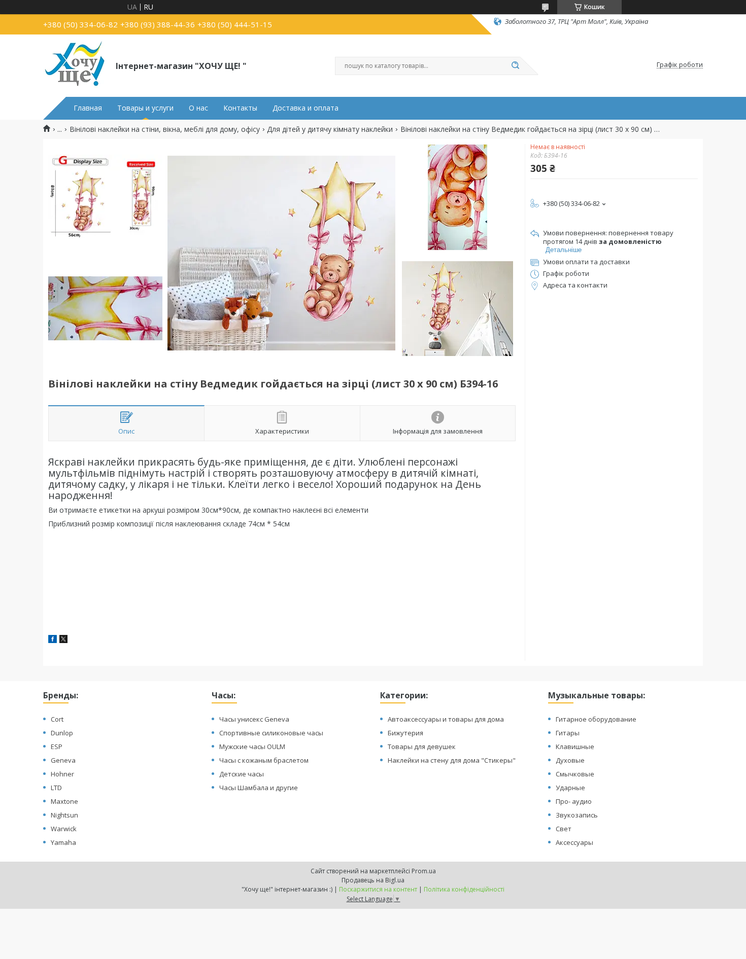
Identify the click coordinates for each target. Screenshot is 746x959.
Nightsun (64, 815)
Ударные (570, 787)
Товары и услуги (145, 108)
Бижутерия (405, 732)
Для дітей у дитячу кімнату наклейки (330, 129)
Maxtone (64, 801)
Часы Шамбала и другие (258, 787)
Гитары (568, 732)
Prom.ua (424, 871)
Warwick (64, 828)
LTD (56, 787)
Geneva (63, 760)
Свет (563, 828)
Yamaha (63, 842)
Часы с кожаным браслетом (264, 760)
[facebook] (52, 640)
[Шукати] (515, 66)
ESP (56, 746)
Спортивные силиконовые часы (271, 732)
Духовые (570, 760)
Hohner (62, 773)
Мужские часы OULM (252, 746)
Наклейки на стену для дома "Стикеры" (452, 760)
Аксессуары (574, 842)
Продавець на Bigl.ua (373, 880)
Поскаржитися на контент (378, 889)
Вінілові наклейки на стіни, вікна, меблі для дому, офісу (165, 129)
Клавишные (575, 746)
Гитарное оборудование (596, 719)
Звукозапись (577, 815)
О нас (198, 108)
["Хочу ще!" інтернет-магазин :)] (75, 65)
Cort (57, 719)
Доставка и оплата (305, 108)
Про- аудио (574, 801)
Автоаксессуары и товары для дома (446, 719)
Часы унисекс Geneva (254, 719)
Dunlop (62, 732)
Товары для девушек (422, 746)
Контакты (240, 108)
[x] (63, 640)
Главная (88, 108)
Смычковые (575, 773)
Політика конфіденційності (464, 889)
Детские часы (241, 773)
